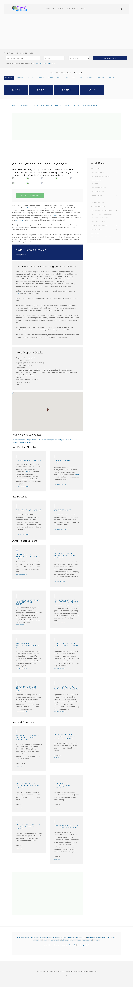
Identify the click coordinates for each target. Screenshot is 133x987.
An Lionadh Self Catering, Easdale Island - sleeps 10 (64, 736)
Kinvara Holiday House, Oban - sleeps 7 (28, 645)
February (41, 78)
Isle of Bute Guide (97, 172)
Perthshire (46, 940)
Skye (84, 937)
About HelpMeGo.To (83, 945)
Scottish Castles (75, 940)
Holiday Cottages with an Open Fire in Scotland (59, 440)
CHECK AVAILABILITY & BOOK (30, 195)
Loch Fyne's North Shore (99, 218)
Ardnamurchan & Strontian (100, 176)
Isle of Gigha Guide (97, 191)
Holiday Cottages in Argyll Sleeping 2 (30, 108)
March (50, 78)
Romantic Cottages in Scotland (24, 442)
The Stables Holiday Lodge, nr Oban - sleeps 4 (28, 827)
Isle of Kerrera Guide (98, 187)
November (8, 78)
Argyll (69, 937)
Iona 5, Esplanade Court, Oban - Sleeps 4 (66, 689)
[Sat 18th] (66, 90)
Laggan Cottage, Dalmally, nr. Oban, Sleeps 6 (65, 555)
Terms (51, 945)
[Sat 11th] (41, 90)
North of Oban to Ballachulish (102, 214)
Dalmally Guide (96, 229)
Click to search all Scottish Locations (45, 63)
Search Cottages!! (110, 58)
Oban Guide (24, 105)
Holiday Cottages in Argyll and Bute (87, 105)
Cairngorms (44, 937)
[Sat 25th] (92, 90)
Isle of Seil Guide (97, 180)
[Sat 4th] (16, 90)
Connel (24, 255)
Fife (41, 940)
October (111, 78)
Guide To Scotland (23, 937)
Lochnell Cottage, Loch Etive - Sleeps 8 (66, 601)
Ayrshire (63, 937)
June (73, 78)
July (81, 78)
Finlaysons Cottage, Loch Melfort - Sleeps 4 (28, 602)
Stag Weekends (87, 940)
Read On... (19, 766)
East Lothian (91, 937)
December (20, 78)
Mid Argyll (95, 199)
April (59, 78)
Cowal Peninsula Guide (99, 225)
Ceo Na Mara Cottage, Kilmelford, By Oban (66, 827)
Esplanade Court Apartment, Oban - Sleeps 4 (27, 689)
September (100, 78)
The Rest (84, 8)
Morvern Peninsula (98, 206)
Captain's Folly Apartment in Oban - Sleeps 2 (28, 556)
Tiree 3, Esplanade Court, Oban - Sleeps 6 (66, 645)
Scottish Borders (101, 937)
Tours (68, 8)
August (89, 78)
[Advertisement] (66, 34)
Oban (29, 208)
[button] (47, 410)
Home (48, 8)
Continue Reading (22, 486)
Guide (54, 8)
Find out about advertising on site (65, 945)
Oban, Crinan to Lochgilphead (101, 210)
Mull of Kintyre (96, 195)
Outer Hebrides (56, 940)
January (30, 78)
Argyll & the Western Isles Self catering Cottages (51, 105)
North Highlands (54, 937)
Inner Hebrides (77, 937)
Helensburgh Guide (97, 202)
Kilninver (94, 184)
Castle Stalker (62, 510)
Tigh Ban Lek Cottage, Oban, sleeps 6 (62, 786)
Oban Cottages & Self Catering (101, 237)
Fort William (20, 220)
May (66, 78)
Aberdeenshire (34, 937)
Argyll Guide (95, 168)
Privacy (45, 945)
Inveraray (54, 215)
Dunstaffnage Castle (28, 510)
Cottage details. (22, 574)
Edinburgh (65, 940)
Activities (75, 8)
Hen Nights (96, 940)
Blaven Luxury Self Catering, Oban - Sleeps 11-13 (27, 737)
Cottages (61, 8)
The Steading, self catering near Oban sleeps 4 (28, 786)
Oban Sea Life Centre (28, 461)
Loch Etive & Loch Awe (98, 221)
